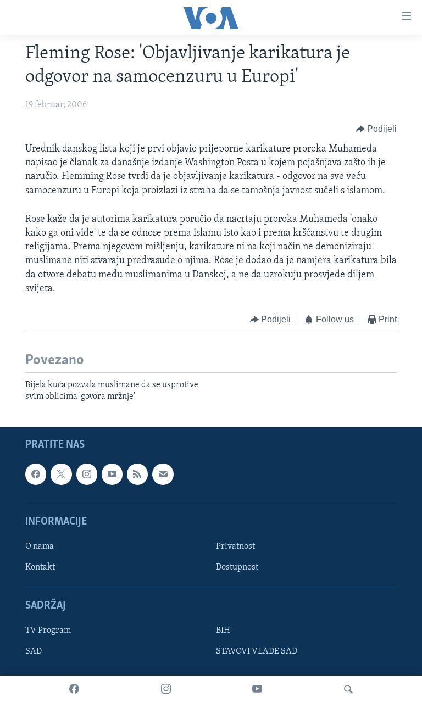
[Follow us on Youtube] (112, 474)
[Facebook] (74, 689)
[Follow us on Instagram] (86, 474)
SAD (33, 652)
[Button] (376, 129)
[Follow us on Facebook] (35, 474)
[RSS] (137, 474)
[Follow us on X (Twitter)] (61, 474)
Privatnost (235, 546)
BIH (223, 631)
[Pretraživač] (348, 689)
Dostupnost (237, 567)
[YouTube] (257, 689)
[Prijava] (162, 474)
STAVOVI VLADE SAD (256, 652)
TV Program (48, 631)
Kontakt (40, 567)
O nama (39, 546)
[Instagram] (166, 689)
